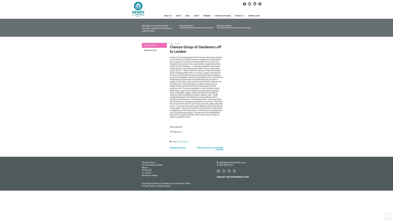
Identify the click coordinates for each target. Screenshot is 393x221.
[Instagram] (259, 4)
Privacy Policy (148, 186)
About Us (167, 16)
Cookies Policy (163, 186)
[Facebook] (244, 4)
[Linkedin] (254, 4)
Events (196, 16)
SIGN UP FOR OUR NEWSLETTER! (233, 177)
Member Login (253, 16)
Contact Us (239, 16)
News (187, 16)
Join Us (178, 16)
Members (207, 16)
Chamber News (186, 25)
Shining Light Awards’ (178, 148)
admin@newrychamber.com (232, 162)
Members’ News (224, 25)
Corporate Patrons (223, 16)
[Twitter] (249, 4)
